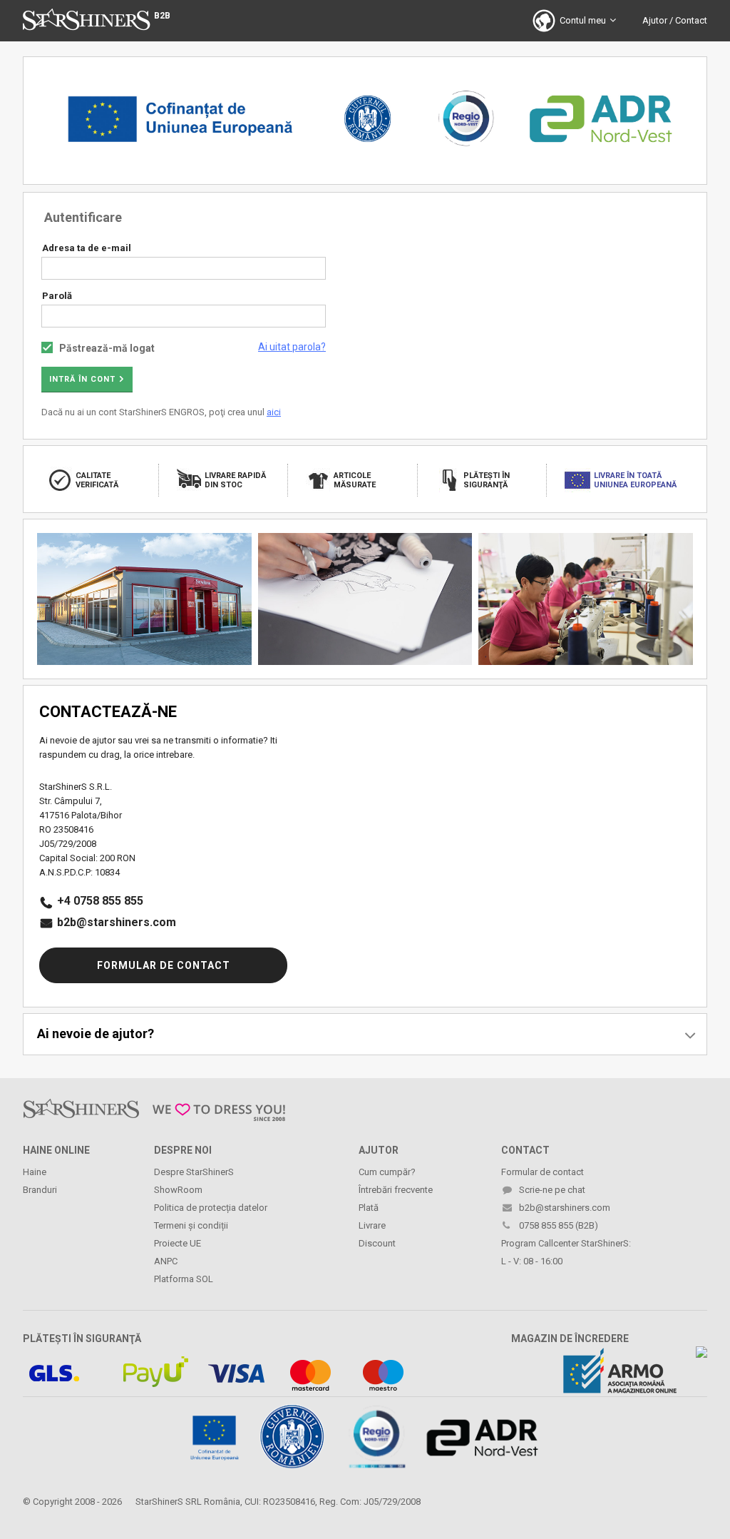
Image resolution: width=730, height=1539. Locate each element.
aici (274, 412)
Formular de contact (163, 965)
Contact (691, 20)
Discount (377, 1243)
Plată (369, 1207)
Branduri (40, 1189)
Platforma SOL (183, 1279)
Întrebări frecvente (396, 1189)
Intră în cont (82, 379)
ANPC (166, 1261)
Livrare (372, 1225)
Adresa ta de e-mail (86, 248)
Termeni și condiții (191, 1225)
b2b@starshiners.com (116, 922)
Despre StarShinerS (194, 1172)
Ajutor (654, 20)
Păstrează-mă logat (107, 348)
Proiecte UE (177, 1243)
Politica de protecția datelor (210, 1207)
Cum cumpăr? (387, 1172)
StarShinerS (159, 1501)
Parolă (57, 295)
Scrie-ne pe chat (552, 1189)
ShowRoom (178, 1189)
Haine (34, 1172)
